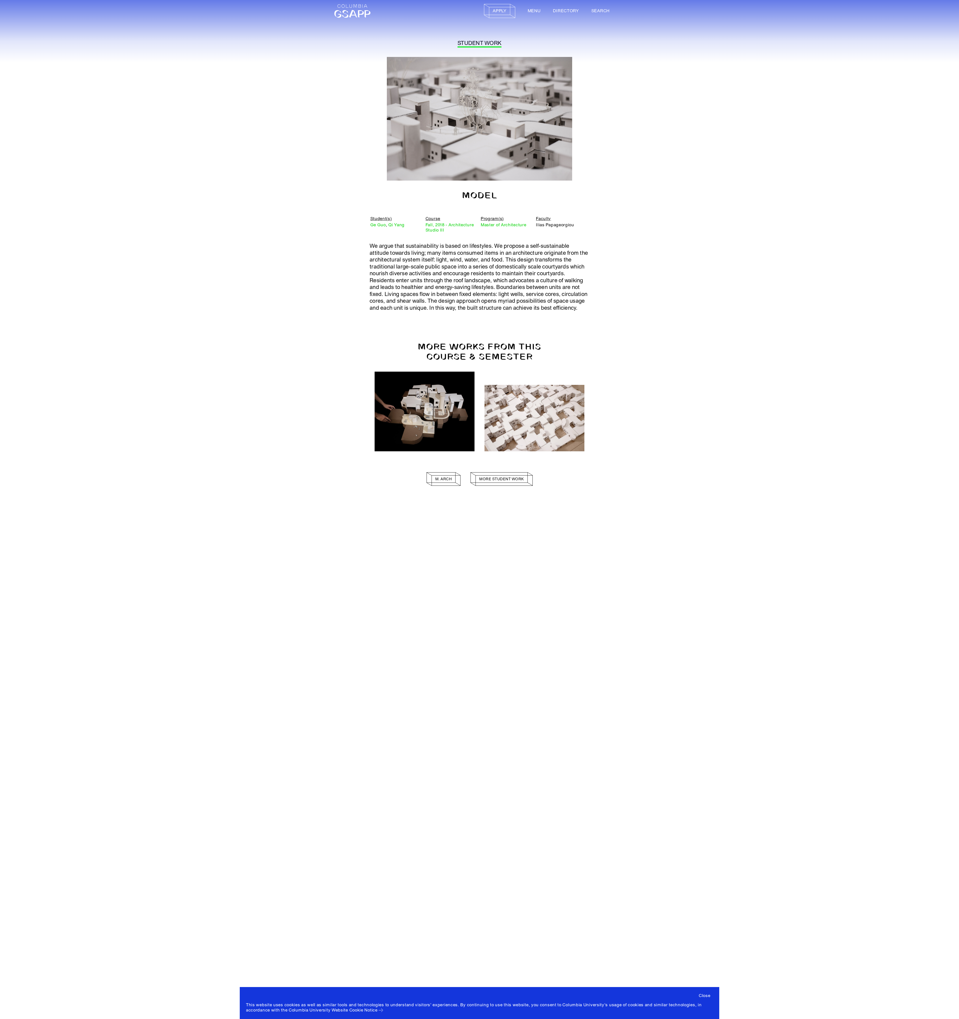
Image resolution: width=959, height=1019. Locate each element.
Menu (534, 10)
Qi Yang (396, 225)
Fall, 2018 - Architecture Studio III (450, 227)
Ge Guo (378, 225)
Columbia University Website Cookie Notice (333, 1010)
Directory (566, 10)
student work (479, 43)
